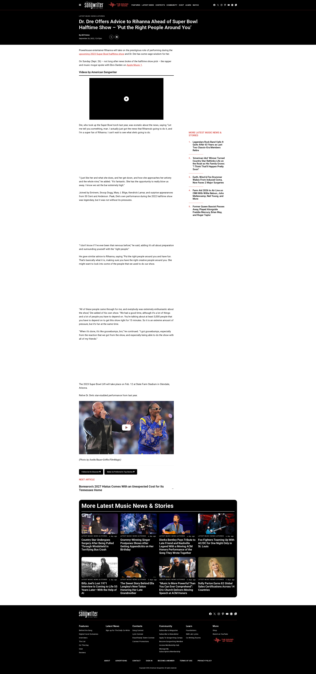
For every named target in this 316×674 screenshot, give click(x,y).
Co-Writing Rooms (193, 638)
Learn (188, 5)
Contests (160, 5)
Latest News (148, 5)
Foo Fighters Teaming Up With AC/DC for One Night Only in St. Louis (216, 543)
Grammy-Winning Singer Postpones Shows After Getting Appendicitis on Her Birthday (137, 544)
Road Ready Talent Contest (143, 638)
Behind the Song (85, 630)
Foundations (191, 630)
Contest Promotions (140, 641)
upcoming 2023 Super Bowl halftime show (101, 54)
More (215, 626)
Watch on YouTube (220, 634)
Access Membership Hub (169, 645)
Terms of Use (186, 661)
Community (172, 5)
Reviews (82, 653)
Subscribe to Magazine (168, 630)
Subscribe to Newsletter (169, 634)
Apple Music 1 (134, 65)
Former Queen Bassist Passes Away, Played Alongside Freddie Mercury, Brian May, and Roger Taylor (208, 210)
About (107, 661)
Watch (196, 5)
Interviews (83, 638)
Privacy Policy (205, 661)
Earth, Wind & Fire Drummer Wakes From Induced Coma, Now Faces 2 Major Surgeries (208, 180)
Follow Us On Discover (90, 472)
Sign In (149, 661)
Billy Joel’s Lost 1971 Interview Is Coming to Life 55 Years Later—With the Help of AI (99, 588)
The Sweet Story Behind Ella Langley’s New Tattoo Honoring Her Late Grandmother (137, 588)
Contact (136, 661)
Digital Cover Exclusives (88, 634)
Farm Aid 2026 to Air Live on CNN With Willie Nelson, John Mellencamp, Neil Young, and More (208, 194)
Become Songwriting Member (171, 641)
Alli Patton (85, 35)
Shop (181, 5)
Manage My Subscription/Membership (169, 650)
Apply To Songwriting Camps (171, 638)
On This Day (84, 645)
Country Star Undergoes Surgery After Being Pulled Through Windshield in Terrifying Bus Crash (97, 544)
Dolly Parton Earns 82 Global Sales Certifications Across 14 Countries (216, 586)
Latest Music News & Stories (92, 16)
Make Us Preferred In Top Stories (120, 472)
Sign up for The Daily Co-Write (118, 630)
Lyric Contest (137, 634)
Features (135, 5)
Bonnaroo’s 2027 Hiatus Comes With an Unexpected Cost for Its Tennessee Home (121, 488)
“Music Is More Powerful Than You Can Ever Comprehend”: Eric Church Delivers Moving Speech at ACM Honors (177, 588)
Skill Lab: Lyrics (192, 634)
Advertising (121, 661)
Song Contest (137, 630)
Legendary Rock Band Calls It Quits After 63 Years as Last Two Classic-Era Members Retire (208, 146)
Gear (81, 649)
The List (82, 641)
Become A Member (166, 661)
